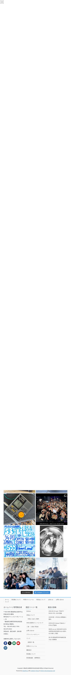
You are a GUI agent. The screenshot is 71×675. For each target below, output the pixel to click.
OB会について (30, 615)
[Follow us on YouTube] (18, 643)
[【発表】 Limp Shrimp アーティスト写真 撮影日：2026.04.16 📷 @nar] (51, 573)
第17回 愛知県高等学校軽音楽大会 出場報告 (57, 638)
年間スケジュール (28, 599)
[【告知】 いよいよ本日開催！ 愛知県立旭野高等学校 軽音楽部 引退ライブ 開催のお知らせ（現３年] (19, 541)
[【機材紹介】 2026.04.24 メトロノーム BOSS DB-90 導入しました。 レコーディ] (19, 509)
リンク (7, 601)
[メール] (14, 643)
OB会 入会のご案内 (33, 619)
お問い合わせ (60, 599)
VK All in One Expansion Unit (47, 670)
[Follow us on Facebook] (5, 643)
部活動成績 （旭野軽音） (33, 658)
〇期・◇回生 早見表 (32, 626)
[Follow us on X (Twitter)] (10, 643)
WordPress (25, 670)
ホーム (7, 599)
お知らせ (50, 599)
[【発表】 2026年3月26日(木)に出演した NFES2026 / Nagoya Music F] (51, 541)
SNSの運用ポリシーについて (34, 623)
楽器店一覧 (31, 642)
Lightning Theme (35, 670)
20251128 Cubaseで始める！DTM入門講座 (57, 624)
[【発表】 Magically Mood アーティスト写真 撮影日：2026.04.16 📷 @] (19, 573)
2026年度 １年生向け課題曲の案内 (57, 618)
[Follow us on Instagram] (5, 648)
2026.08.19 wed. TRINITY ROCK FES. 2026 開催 (56, 612)
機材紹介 (29, 650)
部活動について (16, 599)
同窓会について (40, 599)
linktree (28, 611)
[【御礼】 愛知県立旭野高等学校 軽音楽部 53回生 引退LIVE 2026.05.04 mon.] (51, 509)
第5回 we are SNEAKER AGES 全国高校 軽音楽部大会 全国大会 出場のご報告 (57, 631)
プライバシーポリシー (32, 634)
